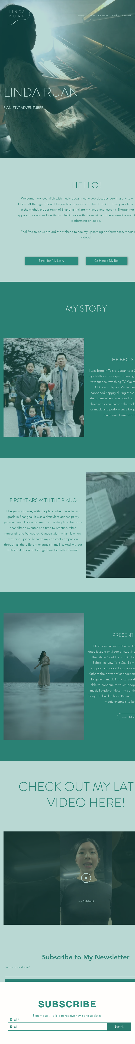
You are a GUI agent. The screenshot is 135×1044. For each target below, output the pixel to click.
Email (13, 1019)
